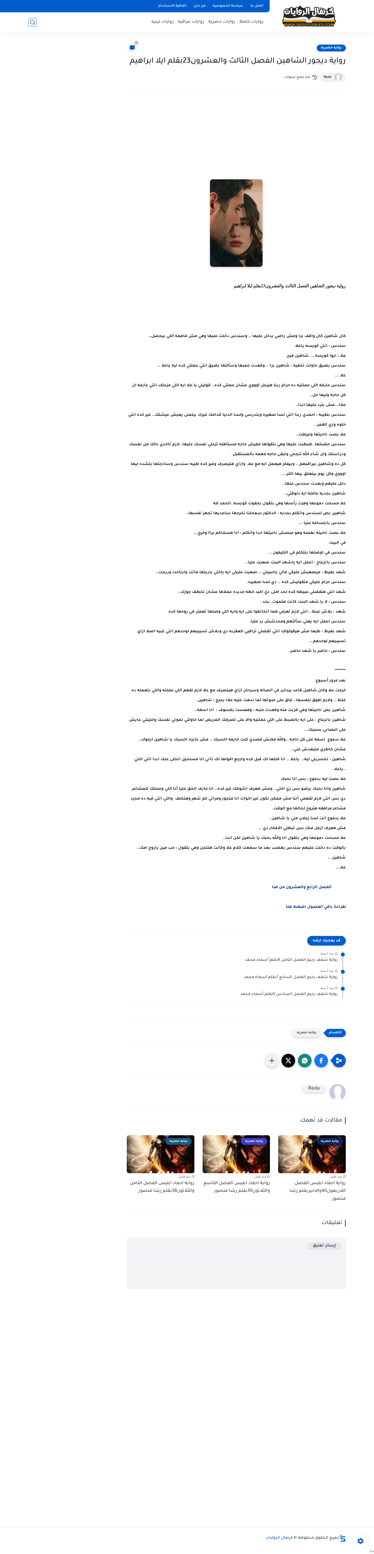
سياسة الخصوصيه (228, 6)
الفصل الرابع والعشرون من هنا (302, 887)
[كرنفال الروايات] (309, 16)
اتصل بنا (256, 6)
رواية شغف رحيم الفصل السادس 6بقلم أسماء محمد (289, 994)
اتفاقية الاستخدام (172, 6)
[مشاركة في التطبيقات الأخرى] (272, 1060)
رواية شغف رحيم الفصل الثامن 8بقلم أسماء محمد (291, 960)
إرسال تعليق (324, 1246)
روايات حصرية (221, 22)
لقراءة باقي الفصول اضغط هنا (316, 907)
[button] (321, 1060)
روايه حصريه (331, 48)
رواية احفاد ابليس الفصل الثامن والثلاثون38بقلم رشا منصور (162, 1187)
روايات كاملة (252, 22)
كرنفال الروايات (279, 1538)
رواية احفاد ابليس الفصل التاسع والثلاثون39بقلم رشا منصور (236, 1187)
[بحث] (32, 22)
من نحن (200, 6)
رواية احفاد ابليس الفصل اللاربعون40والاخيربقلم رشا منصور (317, 1191)
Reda (328, 77)
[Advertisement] (236, 142)
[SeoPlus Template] (342, 1538)
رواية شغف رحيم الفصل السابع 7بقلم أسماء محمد (291, 977)
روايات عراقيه (191, 22)
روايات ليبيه (162, 22)
